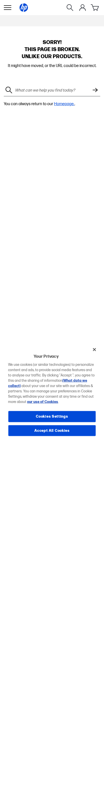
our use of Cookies (42, 402)
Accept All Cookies (52, 430)
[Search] (70, 8)
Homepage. (64, 104)
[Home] (24, 8)
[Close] (94, 349)
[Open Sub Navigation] (8, 8)
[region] (52, 393)
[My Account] (82, 8)
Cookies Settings (52, 416)
